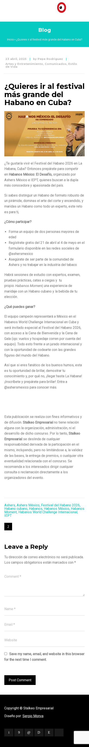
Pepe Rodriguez (50, 59)
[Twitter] (8, 732)
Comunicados (56, 64)
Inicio (10, 39)
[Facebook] (18, 732)
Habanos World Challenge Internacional (47, 512)
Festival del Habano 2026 (60, 505)
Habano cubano (15, 509)
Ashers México (28, 505)
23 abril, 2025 (16, 59)
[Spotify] (38, 732)
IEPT (8, 515)
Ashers (9, 505)
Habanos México (56, 509)
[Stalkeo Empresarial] (44, 9)
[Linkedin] (28, 732)
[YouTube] (59, 732)
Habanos (35, 509)
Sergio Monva (32, 716)
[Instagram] (49, 732)
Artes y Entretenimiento (24, 64)
